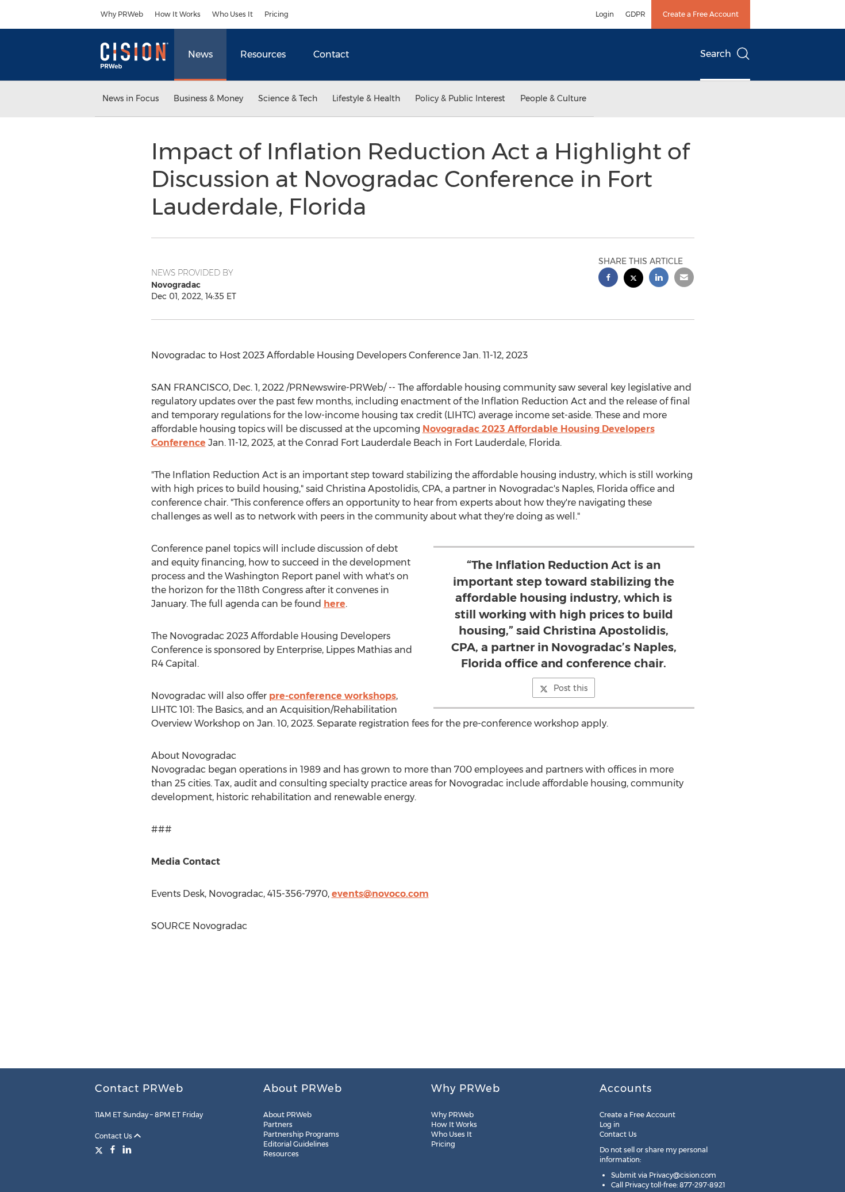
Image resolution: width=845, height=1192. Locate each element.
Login (605, 14)
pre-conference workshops (332, 695)
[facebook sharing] (608, 279)
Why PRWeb (122, 14)
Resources (263, 54)
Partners (278, 1124)
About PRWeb (287, 1114)
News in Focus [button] (130, 98)
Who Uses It (232, 14)
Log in (610, 1124)
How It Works (178, 14)
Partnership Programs (301, 1134)
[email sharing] (684, 279)
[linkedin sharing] (659, 279)
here (334, 603)
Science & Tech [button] (287, 98)
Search (715, 53)
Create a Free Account (701, 14)
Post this (570, 688)
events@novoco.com (380, 893)
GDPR (635, 14)
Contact (331, 54)
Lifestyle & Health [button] (366, 98)
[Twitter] (100, 1149)
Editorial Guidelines (296, 1144)
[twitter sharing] (633, 279)
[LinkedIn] (127, 1149)
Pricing (276, 14)
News (200, 54)
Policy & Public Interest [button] (460, 98)
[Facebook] (112, 1149)
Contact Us (114, 1136)
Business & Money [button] (208, 98)
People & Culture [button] (553, 98)
